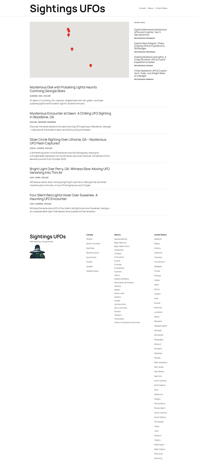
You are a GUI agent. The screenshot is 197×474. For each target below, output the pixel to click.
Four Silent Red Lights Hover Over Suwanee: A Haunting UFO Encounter (64, 197)
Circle (33, 148)
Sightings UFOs (67, 8)
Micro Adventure (140, 38)
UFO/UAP (47, 96)
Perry (37, 177)
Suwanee (39, 204)
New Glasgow (150, 52)
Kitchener (149, 65)
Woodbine (51, 122)
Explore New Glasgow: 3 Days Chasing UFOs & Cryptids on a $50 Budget (149, 46)
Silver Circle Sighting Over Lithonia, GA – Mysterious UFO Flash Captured (68, 141)
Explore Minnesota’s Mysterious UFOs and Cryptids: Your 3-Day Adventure (150, 32)
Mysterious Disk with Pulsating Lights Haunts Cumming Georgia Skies (63, 89)
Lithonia (40, 148)
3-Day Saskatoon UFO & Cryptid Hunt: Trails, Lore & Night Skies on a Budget (150, 73)
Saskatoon (150, 79)
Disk (41, 96)
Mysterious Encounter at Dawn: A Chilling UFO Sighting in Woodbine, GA (70, 115)
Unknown (42, 122)
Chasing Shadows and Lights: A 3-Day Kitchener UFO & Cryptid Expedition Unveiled (150, 59)
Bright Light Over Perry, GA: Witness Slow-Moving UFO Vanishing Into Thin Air (70, 170)
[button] (68, 30)
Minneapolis (150, 38)
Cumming (34, 96)
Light (32, 177)
